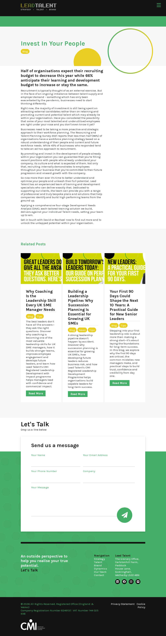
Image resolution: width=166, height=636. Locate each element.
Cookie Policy (141, 605)
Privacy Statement (123, 604)
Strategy (99, 558)
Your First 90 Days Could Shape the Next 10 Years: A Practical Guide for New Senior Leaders (124, 305)
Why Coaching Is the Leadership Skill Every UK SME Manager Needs (41, 300)
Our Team (100, 571)
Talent (98, 562)
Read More (36, 393)
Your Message (40, 487)
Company (89, 471)
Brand (98, 565)
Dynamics (100, 568)
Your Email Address (95, 455)
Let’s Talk (29, 570)
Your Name (38, 455)
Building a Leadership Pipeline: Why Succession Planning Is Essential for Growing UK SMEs (80, 307)
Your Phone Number (44, 471)
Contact (99, 575)
